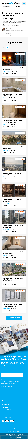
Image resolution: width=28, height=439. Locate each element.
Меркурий (5, 97)
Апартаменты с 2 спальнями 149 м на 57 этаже (12, 95)
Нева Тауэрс (6, 176)
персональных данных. (13, 381)
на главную (11, 24)
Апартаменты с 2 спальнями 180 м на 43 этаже (12, 121)
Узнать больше (18, 437)
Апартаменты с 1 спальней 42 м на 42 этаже (13, 252)
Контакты (5, 407)
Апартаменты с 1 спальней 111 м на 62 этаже (13, 174)
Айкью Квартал (7, 71)
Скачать (12, 375)
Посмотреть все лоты (14, 317)
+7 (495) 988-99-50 (18, 6)
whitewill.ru (14, 428)
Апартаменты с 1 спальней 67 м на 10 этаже (13, 68)
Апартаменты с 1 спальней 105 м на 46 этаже (13, 147)
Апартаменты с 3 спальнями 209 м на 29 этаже (12, 305)
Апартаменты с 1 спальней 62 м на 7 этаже (13, 279)
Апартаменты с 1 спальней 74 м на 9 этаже (13, 226)
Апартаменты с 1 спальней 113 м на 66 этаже (13, 200)
